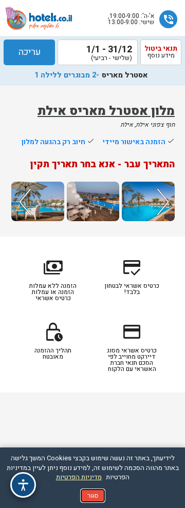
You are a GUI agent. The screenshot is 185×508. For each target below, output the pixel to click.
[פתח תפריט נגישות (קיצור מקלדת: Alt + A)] (23, 485)
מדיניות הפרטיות (79, 477)
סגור (92, 496)
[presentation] (23, 201)
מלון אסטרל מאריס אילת (106, 111)
